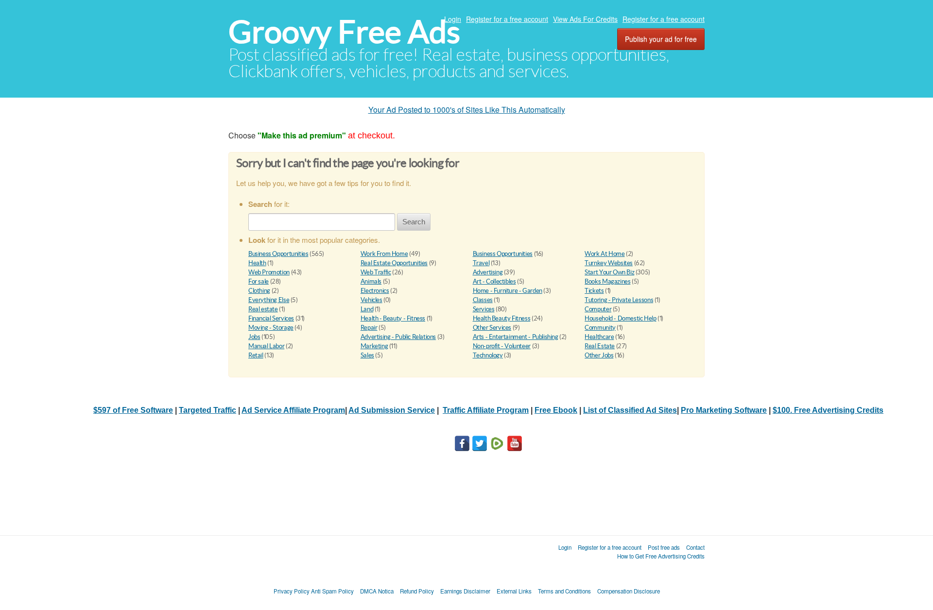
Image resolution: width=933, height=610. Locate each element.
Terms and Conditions (564, 591)
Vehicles (371, 300)
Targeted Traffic (207, 410)
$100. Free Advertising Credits (828, 410)
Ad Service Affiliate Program (293, 410)
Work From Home (384, 253)
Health (257, 263)
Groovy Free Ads (344, 32)
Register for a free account (507, 19)
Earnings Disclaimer (465, 591)
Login (452, 19)
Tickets (594, 290)
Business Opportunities (278, 253)
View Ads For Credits (585, 19)
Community (600, 327)
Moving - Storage (271, 327)
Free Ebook (556, 410)
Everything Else (268, 300)
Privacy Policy (292, 591)
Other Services (492, 327)
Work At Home (604, 253)
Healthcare (599, 336)
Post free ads (664, 547)
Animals (371, 281)
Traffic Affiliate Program (486, 410)
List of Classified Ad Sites (630, 410)
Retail (255, 355)
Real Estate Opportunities (394, 263)
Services (484, 309)
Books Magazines (607, 281)
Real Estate (600, 346)
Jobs (254, 336)
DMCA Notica (377, 591)
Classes (483, 300)
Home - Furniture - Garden (507, 290)
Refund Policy (417, 591)
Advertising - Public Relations (398, 336)
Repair (369, 327)
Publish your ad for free (661, 39)
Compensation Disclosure (628, 591)
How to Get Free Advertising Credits (661, 556)
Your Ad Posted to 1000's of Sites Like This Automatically (466, 109)
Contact (695, 547)
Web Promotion (269, 272)
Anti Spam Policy (332, 591)
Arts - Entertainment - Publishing (515, 336)
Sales (367, 355)
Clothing (259, 290)
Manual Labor (266, 346)
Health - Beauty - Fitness (393, 318)
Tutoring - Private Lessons (619, 300)
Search (413, 222)
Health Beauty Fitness (502, 318)
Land (367, 309)
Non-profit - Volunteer (502, 346)
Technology (488, 355)
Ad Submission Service (391, 410)
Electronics (375, 290)
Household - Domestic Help (620, 318)
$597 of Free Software (133, 410)
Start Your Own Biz (609, 272)
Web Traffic (376, 272)
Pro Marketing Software (724, 410)
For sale (258, 281)
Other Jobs (599, 355)
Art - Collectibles (494, 281)
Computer (598, 309)
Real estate (263, 309)
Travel (481, 263)
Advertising (488, 272)
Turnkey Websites (609, 263)
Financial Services (271, 318)
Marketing (374, 346)
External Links (514, 591)
